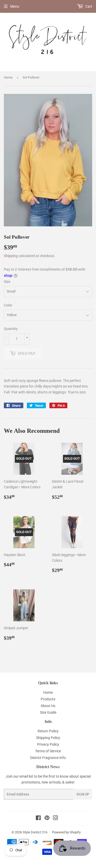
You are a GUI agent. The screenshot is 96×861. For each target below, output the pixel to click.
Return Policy (48, 731)
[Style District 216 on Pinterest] (47, 818)
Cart (88, 6)
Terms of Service (48, 751)
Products (48, 699)
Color (8, 305)
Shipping (11, 256)
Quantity (11, 329)
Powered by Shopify (66, 832)
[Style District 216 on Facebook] (38, 818)
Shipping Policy (48, 738)
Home (8, 77)
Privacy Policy (48, 744)
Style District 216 (35, 832)
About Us (48, 706)
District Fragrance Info (48, 758)
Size (7, 282)
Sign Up (83, 794)
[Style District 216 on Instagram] (55, 818)
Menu (14, 6)
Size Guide (48, 712)
